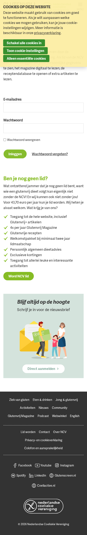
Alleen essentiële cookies (26, 58)
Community (59, 408)
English (74, 416)
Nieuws (44, 408)
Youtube (46, 465)
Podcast (43, 416)
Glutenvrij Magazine (21, 416)
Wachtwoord (13, 120)
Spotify (21, 475)
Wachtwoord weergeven (23, 140)
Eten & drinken (42, 400)
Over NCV (60, 432)
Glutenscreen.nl (65, 475)
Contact (44, 432)
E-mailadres (12, 99)
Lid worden (28, 432)
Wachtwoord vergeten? (50, 154)
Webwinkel (59, 416)
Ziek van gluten (19, 400)
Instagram (67, 465)
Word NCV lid (18, 276)
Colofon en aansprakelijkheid (43, 448)
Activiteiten (27, 408)
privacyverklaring (47, 32)
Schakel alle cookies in (24, 43)
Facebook (25, 465)
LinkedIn (40, 475)
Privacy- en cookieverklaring (43, 440)
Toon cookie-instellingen (25, 50)
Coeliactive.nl (46, 485)
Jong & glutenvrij (67, 400)
